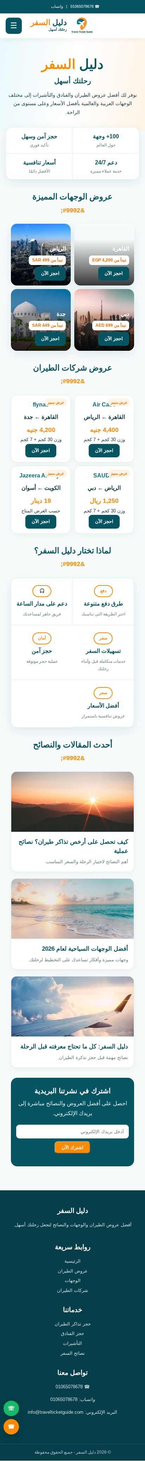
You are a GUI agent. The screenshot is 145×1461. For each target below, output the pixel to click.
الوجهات (73, 1280)
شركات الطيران (72, 1290)
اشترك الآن (72, 1147)
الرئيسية (72, 1261)
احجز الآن (104, 450)
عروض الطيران (73, 1271)
